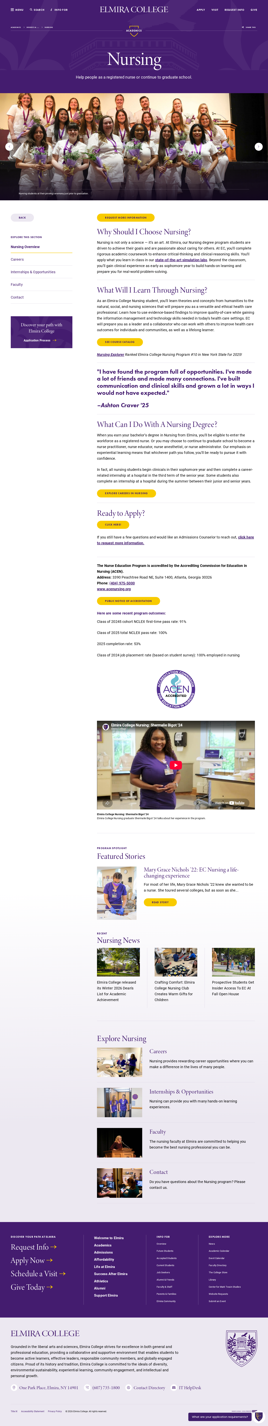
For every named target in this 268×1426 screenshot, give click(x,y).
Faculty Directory (217, 1265)
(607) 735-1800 (106, 1388)
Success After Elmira (110, 1274)
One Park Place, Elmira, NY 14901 (49, 1388)
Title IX (14, 1411)
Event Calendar (216, 1258)
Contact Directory (149, 1388)
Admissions (103, 1252)
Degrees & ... (33, 27)
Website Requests (218, 1293)
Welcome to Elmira (109, 1238)
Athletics (101, 1281)
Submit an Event (217, 1301)
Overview (161, 1243)
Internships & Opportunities (33, 271)
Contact (17, 297)
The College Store (218, 1272)
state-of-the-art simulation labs (181, 259)
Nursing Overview (25, 246)
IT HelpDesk (190, 1388)
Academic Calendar (219, 1250)
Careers (17, 259)
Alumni (99, 1288)
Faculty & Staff (164, 1286)
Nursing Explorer (110, 354)
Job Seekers (163, 1272)
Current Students (165, 1265)
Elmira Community (166, 1301)
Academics (16, 27)
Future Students (165, 1250)
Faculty (17, 284)
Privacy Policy (55, 1411)
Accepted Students (167, 1258)
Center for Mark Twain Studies (225, 1286)
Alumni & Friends (165, 1279)
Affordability (104, 1259)
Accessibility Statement (32, 1411)
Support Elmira (106, 1295)
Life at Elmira (104, 1267)
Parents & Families (166, 1293)
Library (212, 1279)
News (212, 1243)
